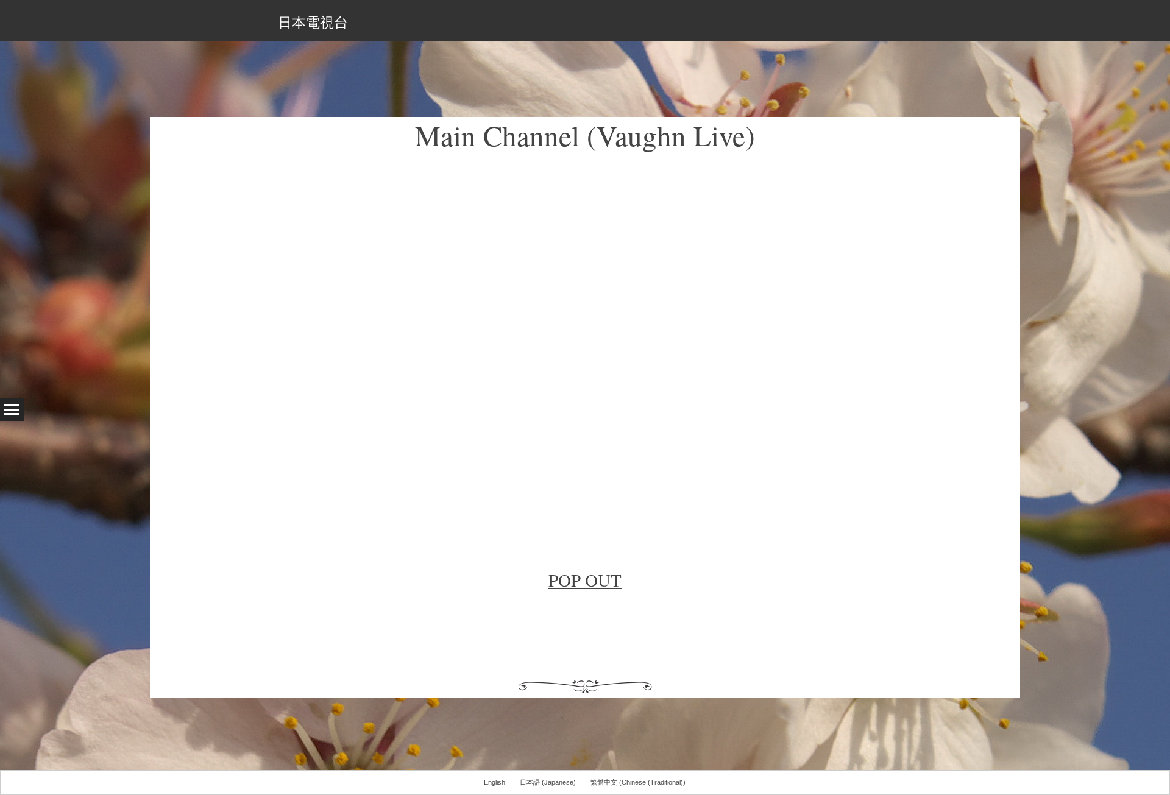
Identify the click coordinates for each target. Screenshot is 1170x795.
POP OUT (585, 580)
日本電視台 (313, 22)
